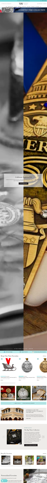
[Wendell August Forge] (23, 4)
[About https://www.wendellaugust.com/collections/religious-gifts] (29, 460)
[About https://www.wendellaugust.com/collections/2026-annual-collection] (8, 393)
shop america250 (23, 183)
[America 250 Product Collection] (23, 10)
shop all (44, 453)
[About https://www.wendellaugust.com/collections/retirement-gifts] (17, 460)
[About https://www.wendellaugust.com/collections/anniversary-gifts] (5, 460)
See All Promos (27, 0)
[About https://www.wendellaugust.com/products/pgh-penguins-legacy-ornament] (27, 366)
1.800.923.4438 (44, 0)
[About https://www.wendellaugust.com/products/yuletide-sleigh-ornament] (9, 366)
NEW (6, 6)
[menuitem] (39, 3)
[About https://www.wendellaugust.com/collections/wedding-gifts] (39, 393)
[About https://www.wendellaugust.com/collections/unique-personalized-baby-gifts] (23, 393)
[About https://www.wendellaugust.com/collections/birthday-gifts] (41, 460)
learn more (31, 348)
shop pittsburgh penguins (31, 445)
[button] (10, 6)
